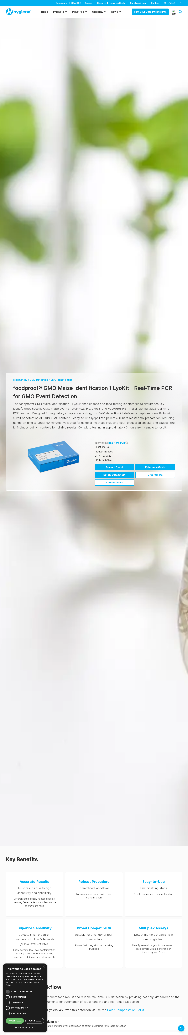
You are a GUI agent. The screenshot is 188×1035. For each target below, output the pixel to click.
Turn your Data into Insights (150, 11)
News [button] (114, 11)
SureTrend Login (138, 3)
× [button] (44, 967)
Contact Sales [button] (114, 482)
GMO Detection (39, 379)
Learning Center (117, 3)
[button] (180, 12)
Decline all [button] (34, 1021)
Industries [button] (78, 11)
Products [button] (58, 11)
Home (44, 11)
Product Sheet (114, 467)
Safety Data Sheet (114, 474)
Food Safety (20, 379)
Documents (61, 3)
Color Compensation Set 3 (125, 1010)
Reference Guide (155, 467)
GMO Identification (62, 379)
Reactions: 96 (102, 446)
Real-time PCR (116, 442)
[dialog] (25, 997)
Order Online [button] (155, 474)
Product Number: (104, 451)
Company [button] (97, 11)
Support (89, 3)
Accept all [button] (15, 1021)
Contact (155, 3)
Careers (101, 3)
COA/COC (76, 3)
